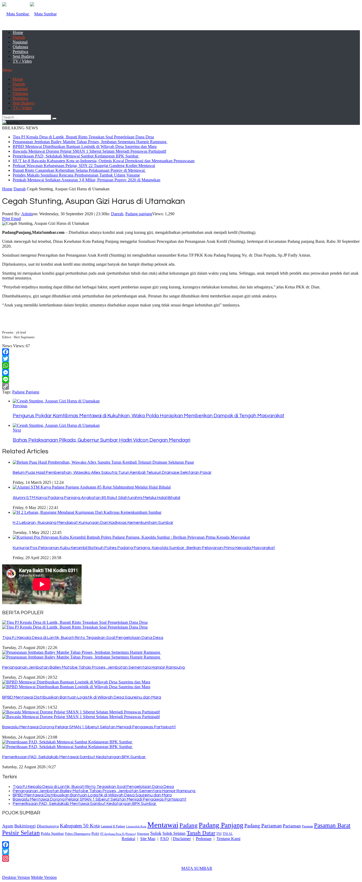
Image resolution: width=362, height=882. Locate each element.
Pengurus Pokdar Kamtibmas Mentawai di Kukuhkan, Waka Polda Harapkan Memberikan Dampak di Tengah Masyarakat (148, 415)
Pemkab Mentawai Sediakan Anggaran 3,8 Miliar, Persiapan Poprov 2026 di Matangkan (86, 180)
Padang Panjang (25, 392)
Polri (95, 833)
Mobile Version (44, 877)
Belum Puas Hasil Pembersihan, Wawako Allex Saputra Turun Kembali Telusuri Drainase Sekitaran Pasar (112, 472)
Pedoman (203, 838)
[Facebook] (181, 351)
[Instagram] (181, 858)
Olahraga (20, 47)
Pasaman (307, 826)
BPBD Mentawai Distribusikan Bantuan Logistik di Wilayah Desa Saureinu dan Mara (85, 146)
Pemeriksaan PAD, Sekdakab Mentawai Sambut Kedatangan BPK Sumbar (76, 156)
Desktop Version (16, 877)
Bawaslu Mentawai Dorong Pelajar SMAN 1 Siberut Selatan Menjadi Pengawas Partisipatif (89, 151)
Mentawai (162, 824)
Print (6, 218)
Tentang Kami (228, 838)
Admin (27, 214)
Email (16, 218)
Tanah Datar (201, 833)
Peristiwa (20, 51)
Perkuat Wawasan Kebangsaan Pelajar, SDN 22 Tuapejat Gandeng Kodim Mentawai (84, 165)
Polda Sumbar (52, 833)
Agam (7, 825)
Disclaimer (182, 838)
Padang (188, 825)
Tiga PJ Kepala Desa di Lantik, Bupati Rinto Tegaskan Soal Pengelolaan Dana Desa (83, 137)
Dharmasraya (48, 826)
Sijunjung (143, 834)
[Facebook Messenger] (181, 372)
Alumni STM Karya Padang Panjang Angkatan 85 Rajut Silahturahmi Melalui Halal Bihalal (96, 497)
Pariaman (292, 825)
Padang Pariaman (263, 825)
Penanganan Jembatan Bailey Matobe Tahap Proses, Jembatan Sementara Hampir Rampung (90, 141)
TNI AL (228, 834)
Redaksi (128, 838)
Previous (20, 405)
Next (17, 430)
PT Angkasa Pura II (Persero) (118, 833)
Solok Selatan (174, 833)
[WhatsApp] (181, 365)
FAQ (164, 838)
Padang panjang (138, 214)
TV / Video (22, 61)
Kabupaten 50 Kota (80, 825)
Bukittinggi (25, 825)
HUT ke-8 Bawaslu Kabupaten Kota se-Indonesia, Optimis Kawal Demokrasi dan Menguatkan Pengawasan (104, 161)
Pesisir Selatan (21, 832)
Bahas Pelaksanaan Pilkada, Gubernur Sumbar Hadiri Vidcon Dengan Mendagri (101, 440)
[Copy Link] (181, 386)
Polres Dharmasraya (77, 834)
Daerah (19, 37)
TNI (219, 834)
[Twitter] (181, 358)
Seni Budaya (23, 56)
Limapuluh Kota (136, 826)
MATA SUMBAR (196, 868)
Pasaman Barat (332, 825)
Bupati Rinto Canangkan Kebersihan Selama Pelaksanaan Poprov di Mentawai (79, 170)
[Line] (181, 379)
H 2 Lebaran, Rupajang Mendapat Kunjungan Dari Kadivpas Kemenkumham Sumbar (93, 522)
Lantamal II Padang (113, 826)
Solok (155, 833)
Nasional (20, 42)
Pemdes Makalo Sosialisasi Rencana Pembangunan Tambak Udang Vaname (76, 175)
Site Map (147, 838)
